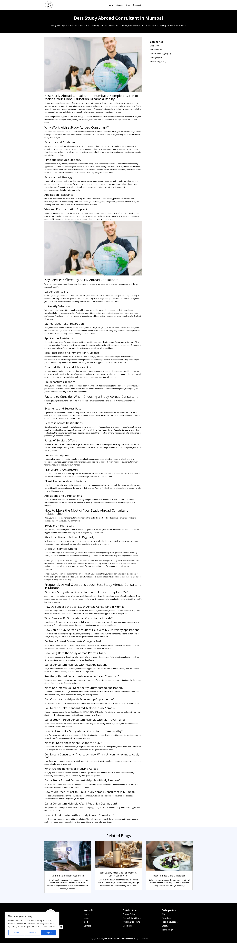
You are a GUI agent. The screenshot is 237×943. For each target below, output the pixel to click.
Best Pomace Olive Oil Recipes (169, 875)
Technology (155, 61)
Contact (137, 5)
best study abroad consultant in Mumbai (117, 116)
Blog (128, 5)
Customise (16, 932)
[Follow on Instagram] (61, 927)
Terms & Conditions (132, 918)
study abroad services (123, 577)
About (120, 5)
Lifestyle (154, 57)
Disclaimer (127, 925)
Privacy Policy (129, 914)
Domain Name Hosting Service (67, 875)
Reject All (32, 932)
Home (110, 5)
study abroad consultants (85, 412)
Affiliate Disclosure (131, 921)
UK (112, 430)
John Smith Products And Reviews (118, 938)
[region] (32, 925)
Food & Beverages (158, 53)
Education (154, 49)
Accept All (48, 932)
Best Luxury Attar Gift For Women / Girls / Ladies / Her (118, 874)
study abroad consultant (66, 109)
